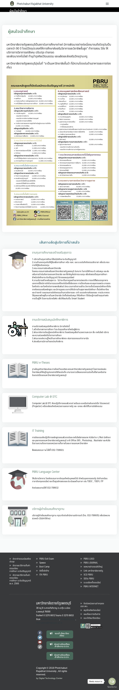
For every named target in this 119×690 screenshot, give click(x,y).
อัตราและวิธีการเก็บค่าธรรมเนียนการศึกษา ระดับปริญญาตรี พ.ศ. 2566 (20, 579)
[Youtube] (40, 642)
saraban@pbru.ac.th (50, 619)
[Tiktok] (40, 646)
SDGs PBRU (88, 578)
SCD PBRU (87, 574)
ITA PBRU (43, 574)
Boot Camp (43, 566)
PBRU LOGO (88, 559)
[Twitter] (40, 637)
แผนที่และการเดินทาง (91, 614)
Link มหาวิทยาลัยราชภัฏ (92, 571)
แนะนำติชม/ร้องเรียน (91, 618)
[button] (59, 634)
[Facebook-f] (40, 632)
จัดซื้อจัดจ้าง (43, 571)
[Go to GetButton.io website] (112, 687)
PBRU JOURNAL (90, 563)
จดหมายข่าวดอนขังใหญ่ (92, 566)
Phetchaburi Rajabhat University (35, 3)
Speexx (42, 563)
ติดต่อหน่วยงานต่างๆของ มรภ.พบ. (92, 604)
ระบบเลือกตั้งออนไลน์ (91, 582)
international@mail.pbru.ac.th (49, 623)
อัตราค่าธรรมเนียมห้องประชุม (20, 560)
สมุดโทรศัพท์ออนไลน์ (91, 610)
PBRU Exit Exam (46, 559)
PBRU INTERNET (90, 586)
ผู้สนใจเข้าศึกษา (18, 10)
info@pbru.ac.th (68, 619)
